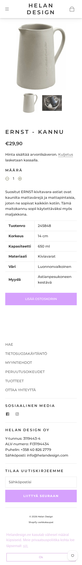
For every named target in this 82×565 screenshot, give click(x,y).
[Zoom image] (41, 57)
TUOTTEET (14, 381)
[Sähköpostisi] (41, 482)
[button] (14, 57)
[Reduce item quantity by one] (7, 179)
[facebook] (7, 414)
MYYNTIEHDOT (18, 363)
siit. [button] (25, 546)
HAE (9, 344)
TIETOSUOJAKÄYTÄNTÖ (26, 354)
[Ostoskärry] (72, 9)
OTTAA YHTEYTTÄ (20, 390)
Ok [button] (41, 557)
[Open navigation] (10, 8)
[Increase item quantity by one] (20, 179)
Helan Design (41, 9)
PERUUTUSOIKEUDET (25, 372)
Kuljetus (65, 154)
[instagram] (17, 414)
